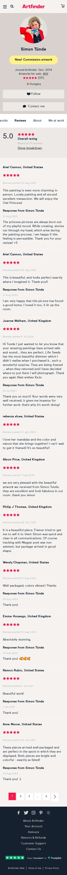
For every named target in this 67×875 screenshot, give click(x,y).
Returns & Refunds (33, 837)
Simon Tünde (33, 49)
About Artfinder (33, 820)
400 (45, 73)
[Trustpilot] (33, 857)
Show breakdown (30, 148)
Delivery (33, 832)
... (38, 796)
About (37, 120)
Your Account (33, 826)
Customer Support (33, 843)
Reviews (20, 120)
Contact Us (33, 849)
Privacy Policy (52, 868)
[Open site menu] (5, 7)
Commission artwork (33, 59)
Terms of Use (34, 868)
